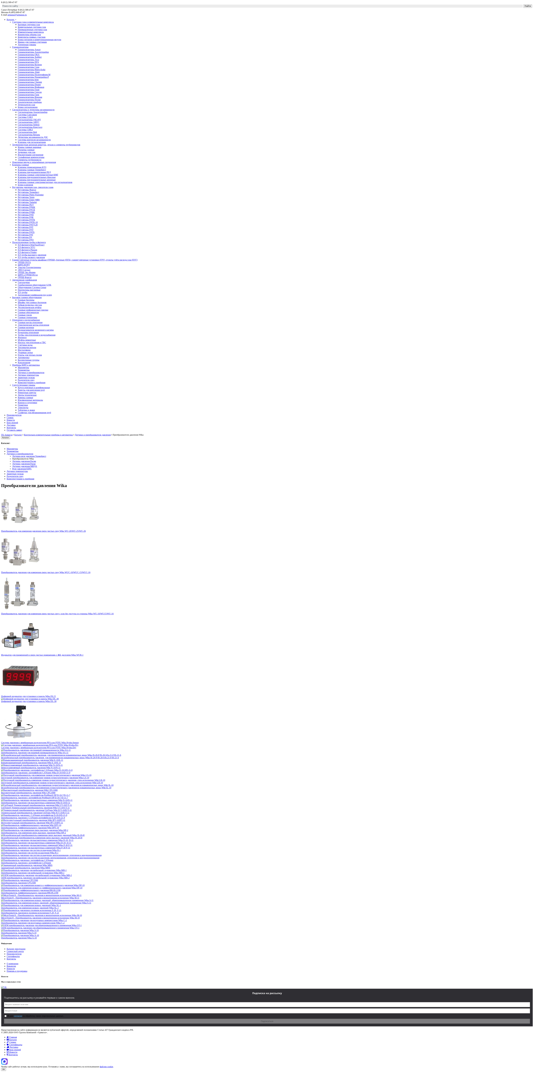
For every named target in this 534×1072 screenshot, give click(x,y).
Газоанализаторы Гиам (28, 89)
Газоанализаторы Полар (29, 99)
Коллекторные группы (28, 360)
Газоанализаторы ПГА (28, 62)
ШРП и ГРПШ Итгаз (28, 275)
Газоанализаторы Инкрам (30, 97)
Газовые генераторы (27, 317)
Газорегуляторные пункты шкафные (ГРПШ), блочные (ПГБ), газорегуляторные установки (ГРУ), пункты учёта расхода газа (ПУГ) (75, 260)
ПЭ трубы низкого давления (31, 257)
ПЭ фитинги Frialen (27, 252)
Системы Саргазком (27, 114)
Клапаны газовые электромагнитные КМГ (38, 175)
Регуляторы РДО (26, 240)
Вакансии (11, 966)
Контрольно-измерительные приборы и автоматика (48, 435)
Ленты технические (27, 395)
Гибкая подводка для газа (30, 305)
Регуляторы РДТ (25, 227)
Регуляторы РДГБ (26, 232)
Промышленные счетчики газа (32, 29)
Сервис (10, 417)
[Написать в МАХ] (4, 1064)
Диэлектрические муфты (29, 307)
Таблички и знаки (26, 410)
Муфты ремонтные (27, 340)
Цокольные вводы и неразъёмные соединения (34, 162)
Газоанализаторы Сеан (28, 67)
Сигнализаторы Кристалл (30, 127)
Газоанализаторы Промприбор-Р (33, 77)
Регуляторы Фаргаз (27, 190)
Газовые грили (25, 315)
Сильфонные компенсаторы (31, 157)
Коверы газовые (25, 397)
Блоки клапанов (25, 185)
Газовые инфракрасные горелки (33, 310)
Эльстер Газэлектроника (29, 267)
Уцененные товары (27, 44)
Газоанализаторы (20, 47)
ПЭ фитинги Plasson (27, 250)
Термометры (24, 370)
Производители (14, 415)
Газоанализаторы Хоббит (30, 57)
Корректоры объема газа (29, 34)
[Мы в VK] (4, 987)
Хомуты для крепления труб (31, 390)
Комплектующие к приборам (31, 382)
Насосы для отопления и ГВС (32, 342)
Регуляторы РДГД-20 (28, 225)
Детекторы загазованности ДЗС (33, 137)
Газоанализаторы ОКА (28, 54)
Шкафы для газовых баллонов (32, 302)
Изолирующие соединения (30, 155)
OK (3, 1069)
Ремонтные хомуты (27, 392)
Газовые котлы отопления (30, 322)
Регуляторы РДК (26, 217)
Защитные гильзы (26, 377)
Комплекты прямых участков (31, 37)
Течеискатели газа (26, 104)
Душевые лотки (25, 352)
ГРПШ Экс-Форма (26, 272)
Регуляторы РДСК (26, 210)
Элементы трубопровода (29, 160)
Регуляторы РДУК (26, 220)
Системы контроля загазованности (34, 140)
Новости (11, 420)
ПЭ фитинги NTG (26, 247)
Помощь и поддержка (17, 971)
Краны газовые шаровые (29, 147)
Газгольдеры (24, 282)
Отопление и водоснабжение (26, 320)
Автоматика (23, 357)
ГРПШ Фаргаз (24, 277)
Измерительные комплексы (31, 32)
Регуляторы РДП (26, 215)
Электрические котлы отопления (33, 325)
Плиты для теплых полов (30, 355)
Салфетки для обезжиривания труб (34, 412)
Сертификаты (13, 956)
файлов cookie (106, 1066)
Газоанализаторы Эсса (28, 59)
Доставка (11, 425)
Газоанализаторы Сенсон (30, 92)
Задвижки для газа (26, 152)
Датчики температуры (28, 375)
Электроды (23, 407)
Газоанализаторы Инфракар (31, 87)
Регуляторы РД (25, 237)
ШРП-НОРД (24, 265)
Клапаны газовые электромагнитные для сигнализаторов (45, 182)
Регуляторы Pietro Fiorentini (31, 195)
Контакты (11, 427)
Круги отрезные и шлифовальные (34, 387)
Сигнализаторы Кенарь (29, 135)
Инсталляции (24, 350)
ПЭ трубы (22, 292)
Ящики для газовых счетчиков (32, 42)
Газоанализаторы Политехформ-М (34, 74)
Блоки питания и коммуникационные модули (39, 39)
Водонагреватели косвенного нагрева (36, 330)
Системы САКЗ (25, 117)
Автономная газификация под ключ (35, 295)
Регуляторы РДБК (26, 212)
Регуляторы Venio (26, 197)
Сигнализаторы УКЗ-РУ (29, 119)
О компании (12, 963)
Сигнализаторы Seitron (28, 124)
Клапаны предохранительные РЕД (34, 172)
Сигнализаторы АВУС (28, 122)
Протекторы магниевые (29, 290)
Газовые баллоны (26, 300)
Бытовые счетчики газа (29, 24)
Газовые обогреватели (28, 312)
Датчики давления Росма (24, 461)
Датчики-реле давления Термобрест (29, 456)
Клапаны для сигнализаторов (32, 142)
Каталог (11, 19)
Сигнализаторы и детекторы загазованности (33, 109)
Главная (13, 1037)
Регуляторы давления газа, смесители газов (32, 187)
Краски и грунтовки (27, 402)
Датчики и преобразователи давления (93, 435)
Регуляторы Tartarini (27, 202)
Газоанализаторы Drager (29, 84)
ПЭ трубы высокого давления (32, 255)
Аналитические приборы (30, 102)
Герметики (23, 405)
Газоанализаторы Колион (30, 64)
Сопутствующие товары (23, 385)
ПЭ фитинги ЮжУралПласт (31, 245)
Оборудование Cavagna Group (32, 287)
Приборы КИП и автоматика (26, 365)
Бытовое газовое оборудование (27, 297)
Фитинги (22, 337)
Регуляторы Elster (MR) (29, 200)
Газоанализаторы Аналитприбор (33, 52)
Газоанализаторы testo (28, 79)
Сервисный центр (15, 951)
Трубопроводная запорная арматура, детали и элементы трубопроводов (46, 145)
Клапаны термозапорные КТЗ (32, 167)
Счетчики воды (25, 345)
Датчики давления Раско (24, 464)
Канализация (24, 362)
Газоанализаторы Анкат (29, 49)
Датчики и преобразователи (31, 372)
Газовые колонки (26, 327)
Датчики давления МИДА (24, 466)
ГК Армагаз (6, 435)
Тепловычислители (27, 347)
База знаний (12, 422)
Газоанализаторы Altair (29, 72)
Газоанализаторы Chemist (30, 82)
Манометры (23, 367)
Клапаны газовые (20, 165)
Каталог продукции (16, 949)
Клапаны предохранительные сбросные (37, 177)
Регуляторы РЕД (26, 205)
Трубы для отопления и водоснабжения (36, 335)
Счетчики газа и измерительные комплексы (33, 22)
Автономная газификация (24, 280)
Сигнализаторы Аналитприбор (32, 112)
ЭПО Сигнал (24, 270)
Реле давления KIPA (22, 469)
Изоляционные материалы (30, 400)
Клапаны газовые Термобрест (32, 170)
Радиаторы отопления (28, 332)
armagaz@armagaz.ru (17, 15)
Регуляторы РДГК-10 (28, 222)
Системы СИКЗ (25, 130)
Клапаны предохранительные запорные (37, 180)
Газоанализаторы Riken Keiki (31, 69)
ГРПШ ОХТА (24, 262)
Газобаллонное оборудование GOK (34, 285)
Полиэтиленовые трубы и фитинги (29, 242)
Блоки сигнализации (28, 107)
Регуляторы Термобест (28, 192)
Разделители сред (26, 380)
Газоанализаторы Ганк (28, 94)
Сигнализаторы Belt (27, 132)
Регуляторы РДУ (26, 230)
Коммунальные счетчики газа (32, 27)
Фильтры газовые (26, 150)
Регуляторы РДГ (25, 235)
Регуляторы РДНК (26, 207)
